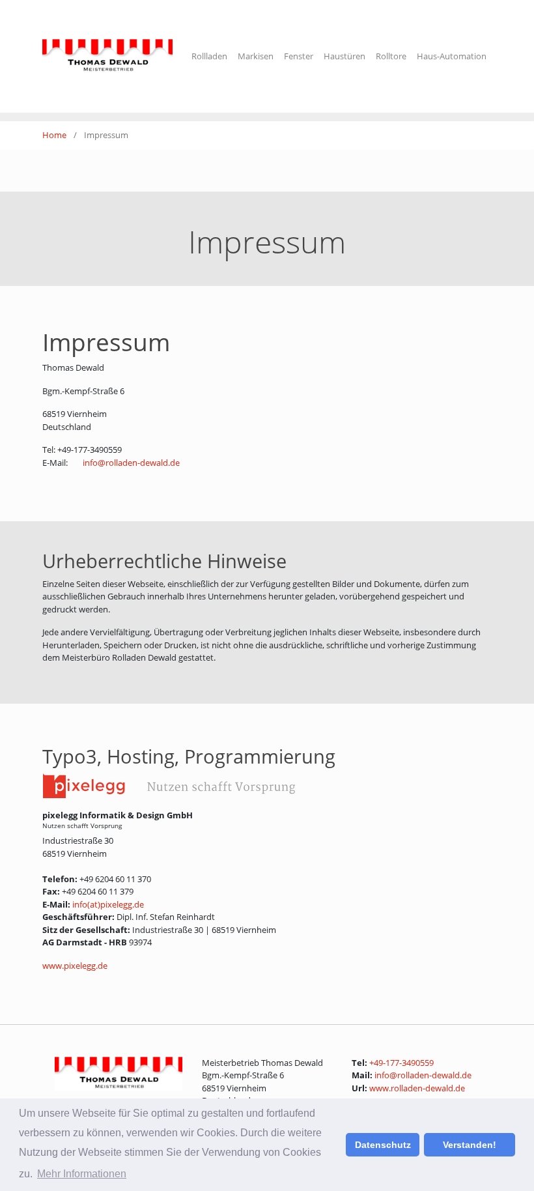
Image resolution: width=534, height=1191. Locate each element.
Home (55, 135)
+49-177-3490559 (401, 1063)
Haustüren (344, 56)
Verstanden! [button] (469, 1145)
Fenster (298, 56)
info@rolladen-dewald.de (131, 462)
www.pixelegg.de (74, 965)
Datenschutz (383, 1145)
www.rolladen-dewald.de (417, 1088)
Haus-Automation (451, 56)
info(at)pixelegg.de (108, 904)
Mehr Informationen (81, 1173)
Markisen (256, 56)
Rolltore (391, 56)
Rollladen (209, 56)
